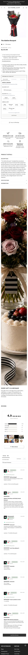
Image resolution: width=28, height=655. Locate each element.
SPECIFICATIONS (5, 180)
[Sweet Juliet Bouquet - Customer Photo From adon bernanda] (21, 437)
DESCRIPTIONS (4, 158)
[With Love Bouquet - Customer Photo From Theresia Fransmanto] (21, 441)
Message (14, 79)
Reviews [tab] (4, 455)
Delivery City (5, 87)
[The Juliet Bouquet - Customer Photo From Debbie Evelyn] (16, 437)
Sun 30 (22, 105)
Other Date (12, 109)
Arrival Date (5, 102)
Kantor (14, 98)
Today (4, 105)
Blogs (2, 649)
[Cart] (26, 7)
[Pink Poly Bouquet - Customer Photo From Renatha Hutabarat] (6, 441)
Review (23, 79)
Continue (14, 115)
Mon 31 (4, 109)
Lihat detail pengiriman (6, 61)
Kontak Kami (17, 651)
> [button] (14, 635)
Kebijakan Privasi (5, 653)
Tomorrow (11, 105)
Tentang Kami (4, 651)
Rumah (6, 98)
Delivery (5, 79)
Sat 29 (16, 105)
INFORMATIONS (4, 183)
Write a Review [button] (15, 446)
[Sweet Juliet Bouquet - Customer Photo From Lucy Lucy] (11, 437)
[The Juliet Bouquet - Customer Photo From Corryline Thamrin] (16, 441)
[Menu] (1, 7)
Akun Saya (16, 649)
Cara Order (16, 653)
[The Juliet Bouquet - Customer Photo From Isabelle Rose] (6, 437)
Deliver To (6, 93)
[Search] (4, 7)
